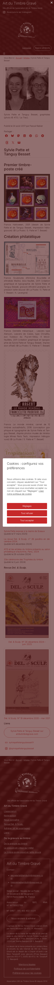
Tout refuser (27, 513)
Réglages (27, 506)
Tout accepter (27, 520)
